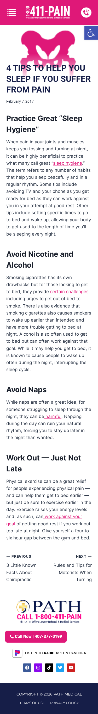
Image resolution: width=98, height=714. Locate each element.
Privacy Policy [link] (64, 703)
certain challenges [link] (69, 291)
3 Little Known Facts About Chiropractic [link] (21, 568)
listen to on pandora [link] (55, 653)
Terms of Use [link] (32, 703)
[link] (91, 33)
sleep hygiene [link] (67, 163)
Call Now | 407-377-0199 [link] (38, 636)
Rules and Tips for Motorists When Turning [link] (73, 568)
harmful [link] (52, 416)
